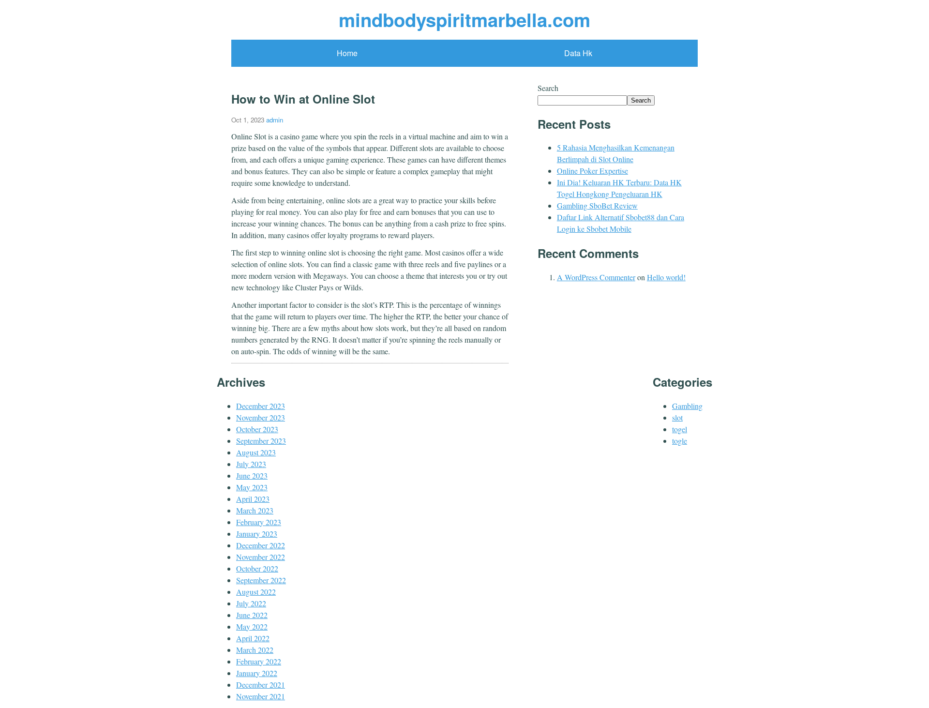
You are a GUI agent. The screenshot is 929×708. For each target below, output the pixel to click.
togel (679, 429)
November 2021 (260, 696)
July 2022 (251, 603)
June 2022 (252, 615)
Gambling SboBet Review (597, 205)
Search (548, 88)
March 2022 (254, 650)
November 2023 (260, 417)
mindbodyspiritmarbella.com (464, 19)
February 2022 (258, 661)
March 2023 (254, 510)
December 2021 (260, 684)
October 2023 (257, 429)
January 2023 (256, 533)
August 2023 (256, 452)
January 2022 (256, 673)
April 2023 (253, 499)
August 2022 (256, 592)
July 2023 (251, 464)
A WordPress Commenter (596, 277)
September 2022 (261, 580)
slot (677, 417)
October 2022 (257, 568)
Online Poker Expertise (592, 171)
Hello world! (666, 277)
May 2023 (252, 487)
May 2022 (252, 626)
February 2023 (258, 522)
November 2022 (260, 557)
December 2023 (260, 406)
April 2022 (253, 638)
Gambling (687, 406)
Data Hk (578, 53)
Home (347, 53)
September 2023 (261, 441)
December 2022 (260, 545)
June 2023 (252, 475)
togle (679, 441)
